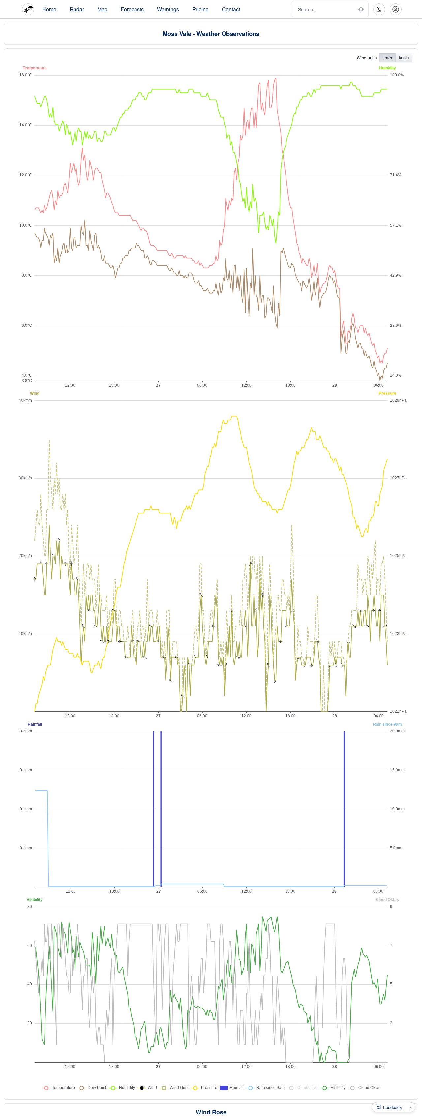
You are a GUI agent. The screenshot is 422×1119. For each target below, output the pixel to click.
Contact (231, 9)
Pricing (200, 9)
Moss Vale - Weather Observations (211, 33)
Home (49, 9)
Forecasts (132, 9)
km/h (387, 57)
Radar (77, 9)
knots (404, 57)
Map (102, 9)
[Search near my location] (361, 9)
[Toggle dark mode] (379, 9)
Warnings (168, 9)
